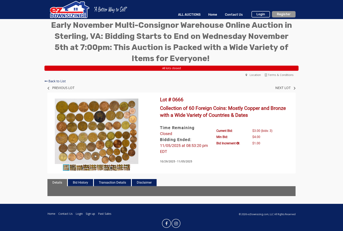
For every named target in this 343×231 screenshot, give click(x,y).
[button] (142, 102)
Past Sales (104, 214)
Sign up (90, 214)
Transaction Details (112, 182)
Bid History (80, 182)
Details (57, 182)
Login (260, 14)
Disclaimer (144, 182)
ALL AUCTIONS (189, 14)
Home (212, 14)
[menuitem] (189, 14)
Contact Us (234, 14)
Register (284, 14)
